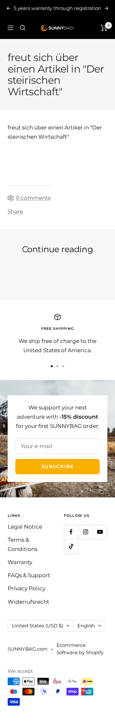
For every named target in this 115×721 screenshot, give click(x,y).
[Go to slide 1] (52, 366)
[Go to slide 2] (57, 366)
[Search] (23, 28)
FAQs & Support (29, 575)
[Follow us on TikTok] (71, 546)
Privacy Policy (26, 588)
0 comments (33, 198)
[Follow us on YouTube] (100, 532)
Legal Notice (25, 526)
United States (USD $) (37, 626)
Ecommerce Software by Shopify (80, 648)
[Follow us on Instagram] (85, 532)
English (86, 626)
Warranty (20, 562)
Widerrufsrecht (28, 602)
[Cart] (104, 28)
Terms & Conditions (22, 544)
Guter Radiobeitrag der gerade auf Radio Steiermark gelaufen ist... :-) (50, 274)
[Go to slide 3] (63, 366)
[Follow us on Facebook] (71, 532)
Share (15, 211)
